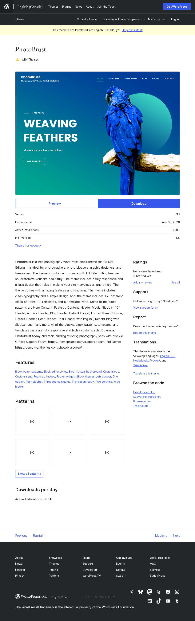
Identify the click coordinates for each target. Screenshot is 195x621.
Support (88, 563)
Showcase (55, 557)
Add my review (142, 282)
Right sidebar (34, 381)
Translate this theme (146, 373)
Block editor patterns (28, 371)
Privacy (20, 575)
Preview (55, 203)
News (18, 563)
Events (120, 563)
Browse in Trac (142, 401)
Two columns (103, 381)
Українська (140, 365)
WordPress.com (160, 557)
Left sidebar (103, 376)
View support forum (145, 307)
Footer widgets (66, 376)
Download (138, 203)
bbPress (155, 569)
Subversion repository (147, 396)
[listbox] (69, 437)
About (19, 557)
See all (175, 282)
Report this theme (144, 332)
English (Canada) (62, 597)
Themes (20, 19)
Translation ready (83, 381)
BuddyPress (157, 575)
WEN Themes (30, 59)
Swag (121, 575)
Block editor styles (55, 371)
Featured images (44, 376)
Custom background (89, 371)
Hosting (20, 569)
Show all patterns (29, 473)
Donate (120, 569)
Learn (86, 557)
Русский (154, 360)
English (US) (167, 356)
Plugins (53, 569)
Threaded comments (57, 381)
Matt (153, 563)
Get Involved (124, 557)
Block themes (85, 376)
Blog (71, 371)
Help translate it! (132, 30)
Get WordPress (177, 6)
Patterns (54, 575)
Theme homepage (27, 245)
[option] (32, 421)
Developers (90, 569)
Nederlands (140, 360)
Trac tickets (140, 405)
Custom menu (23, 376)
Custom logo (111, 371)
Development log (144, 392)
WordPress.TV (92, 575)
